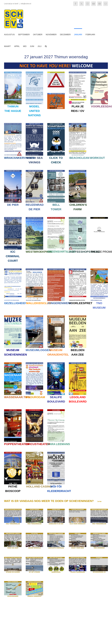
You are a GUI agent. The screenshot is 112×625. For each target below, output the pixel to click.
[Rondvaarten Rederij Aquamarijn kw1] (56, 534)
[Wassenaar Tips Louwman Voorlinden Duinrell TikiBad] (13, 363)
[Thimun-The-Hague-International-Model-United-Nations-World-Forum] (13, 72)
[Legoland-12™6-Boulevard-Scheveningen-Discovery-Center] (77, 363)
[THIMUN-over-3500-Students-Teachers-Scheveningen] (34, 72)
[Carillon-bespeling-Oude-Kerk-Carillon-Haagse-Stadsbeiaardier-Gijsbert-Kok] (56, 171)
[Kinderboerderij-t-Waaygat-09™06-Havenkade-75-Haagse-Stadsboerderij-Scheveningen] (77, 171)
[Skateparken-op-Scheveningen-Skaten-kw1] (77, 534)
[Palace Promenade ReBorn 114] (99, 218)
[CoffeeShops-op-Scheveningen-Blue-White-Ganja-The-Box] (77, 218)
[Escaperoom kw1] (99, 558)
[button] (46, 46)
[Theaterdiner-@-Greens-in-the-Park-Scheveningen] (56, 410)
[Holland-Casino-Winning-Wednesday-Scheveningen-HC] (34, 453)
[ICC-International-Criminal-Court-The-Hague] (13, 218)
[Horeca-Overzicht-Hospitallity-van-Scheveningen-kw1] (34, 582)
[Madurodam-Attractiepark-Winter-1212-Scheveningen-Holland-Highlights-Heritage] (34, 363)
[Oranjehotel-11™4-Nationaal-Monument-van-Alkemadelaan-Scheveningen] (56, 316)
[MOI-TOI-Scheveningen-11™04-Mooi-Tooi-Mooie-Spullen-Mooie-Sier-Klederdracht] (56, 453)
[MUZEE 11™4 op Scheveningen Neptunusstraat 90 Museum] (13, 316)
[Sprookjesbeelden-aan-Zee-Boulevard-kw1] (13, 510)
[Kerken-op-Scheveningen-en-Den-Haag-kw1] (77, 510)
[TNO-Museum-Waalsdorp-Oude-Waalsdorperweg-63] (99, 269)
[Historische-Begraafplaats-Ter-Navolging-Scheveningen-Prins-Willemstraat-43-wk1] (34, 510)
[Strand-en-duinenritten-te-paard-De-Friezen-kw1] (13, 558)
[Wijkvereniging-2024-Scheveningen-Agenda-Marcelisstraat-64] (13, 269)
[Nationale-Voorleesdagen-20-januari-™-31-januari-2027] (99, 72)
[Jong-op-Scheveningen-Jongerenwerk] (56, 269)
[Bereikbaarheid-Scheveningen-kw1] (13, 582)
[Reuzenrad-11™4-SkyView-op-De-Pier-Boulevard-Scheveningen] (34, 171)
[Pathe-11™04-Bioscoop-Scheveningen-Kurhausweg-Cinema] (13, 453)
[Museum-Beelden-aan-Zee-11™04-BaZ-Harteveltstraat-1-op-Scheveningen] (77, 316)
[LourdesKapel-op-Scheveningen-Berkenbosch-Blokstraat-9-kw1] (56, 510)
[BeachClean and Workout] (77, 124)
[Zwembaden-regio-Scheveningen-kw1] (99, 534)
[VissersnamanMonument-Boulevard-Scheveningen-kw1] (99, 510)
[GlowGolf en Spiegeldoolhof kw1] (77, 558)
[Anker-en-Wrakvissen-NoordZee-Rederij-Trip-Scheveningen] (13, 124)
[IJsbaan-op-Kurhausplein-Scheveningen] (56, 124)
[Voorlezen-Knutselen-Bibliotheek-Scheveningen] (77, 269)
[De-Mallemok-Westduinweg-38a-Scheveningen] (34, 269)
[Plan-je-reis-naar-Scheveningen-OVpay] (77, 72)
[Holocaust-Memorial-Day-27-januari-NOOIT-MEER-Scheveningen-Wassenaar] (56, 94)
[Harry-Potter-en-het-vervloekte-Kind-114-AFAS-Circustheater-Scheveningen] (34, 410)
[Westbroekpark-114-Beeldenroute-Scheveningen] (34, 218)
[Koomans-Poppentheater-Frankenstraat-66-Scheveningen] (13, 410)
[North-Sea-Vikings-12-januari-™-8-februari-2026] (34, 124)
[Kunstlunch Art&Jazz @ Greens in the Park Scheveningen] (56, 218)
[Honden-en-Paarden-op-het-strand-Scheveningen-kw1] (34, 558)
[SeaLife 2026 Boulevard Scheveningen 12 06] (56, 363)
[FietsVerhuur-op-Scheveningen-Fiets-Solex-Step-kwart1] (56, 558)
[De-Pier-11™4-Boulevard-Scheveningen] (13, 171)
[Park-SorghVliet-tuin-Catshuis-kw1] (13, 534)
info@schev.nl (26, 4)
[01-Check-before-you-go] (56, 72)
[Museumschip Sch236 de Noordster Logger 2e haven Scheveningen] (34, 316)
